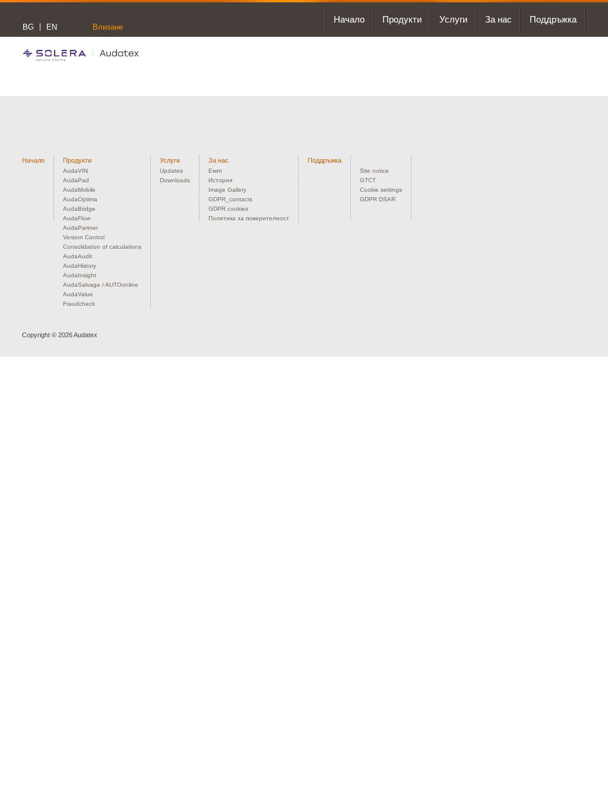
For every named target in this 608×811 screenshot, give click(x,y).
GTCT (368, 180)
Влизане (108, 27)
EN (51, 27)
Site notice (374, 170)
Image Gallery (227, 189)
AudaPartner (80, 227)
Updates (171, 170)
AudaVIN (75, 170)
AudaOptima (80, 199)
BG (28, 27)
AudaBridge (79, 208)
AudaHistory (79, 265)
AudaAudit (77, 256)
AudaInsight (79, 275)
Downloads (175, 180)
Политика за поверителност (248, 218)
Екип (214, 170)
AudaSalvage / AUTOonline (100, 284)
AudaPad (76, 180)
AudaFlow (76, 218)
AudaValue (78, 294)
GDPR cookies (228, 208)
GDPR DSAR (377, 199)
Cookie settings (381, 189)
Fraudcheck (79, 303)
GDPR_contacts (230, 199)
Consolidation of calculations (102, 246)
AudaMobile (79, 189)
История (220, 180)
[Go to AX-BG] (81, 54)
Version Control (83, 237)
